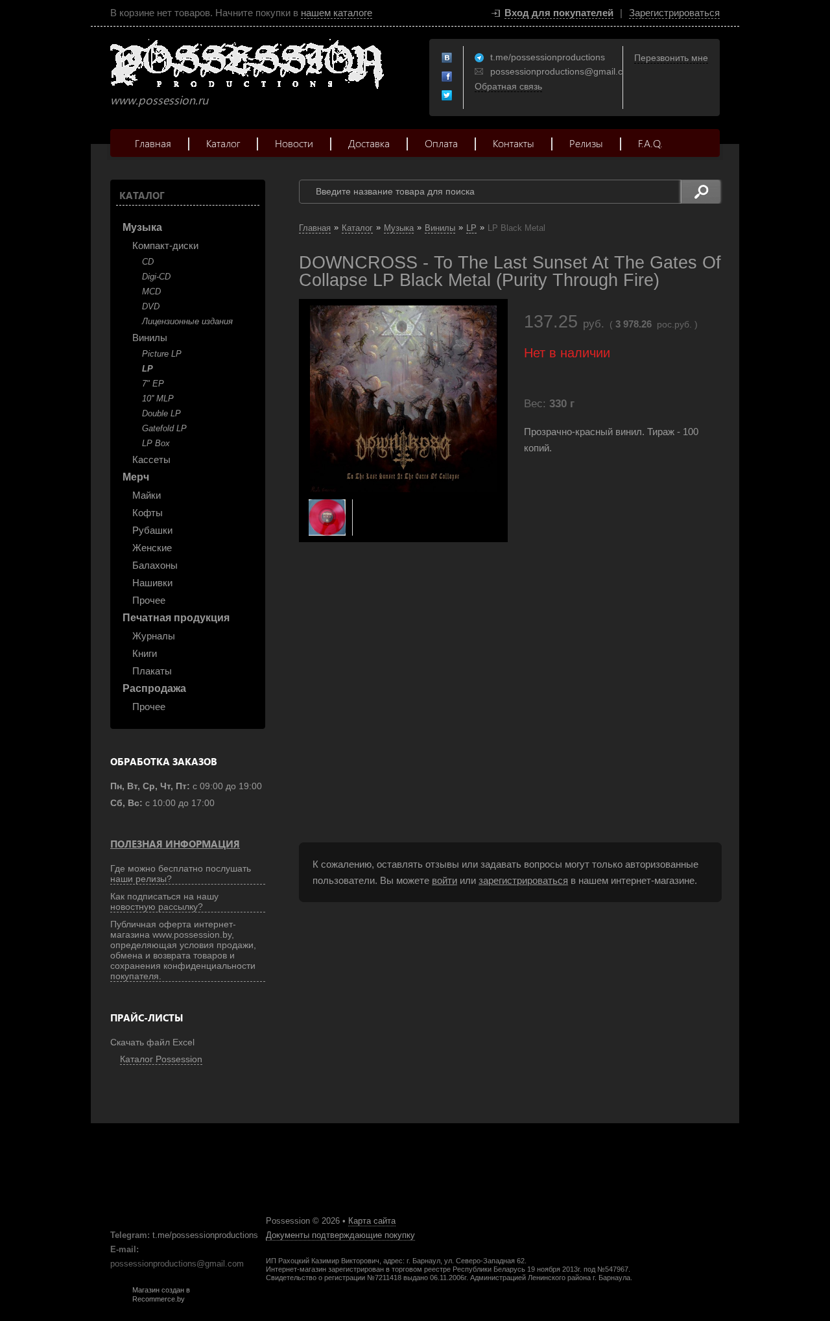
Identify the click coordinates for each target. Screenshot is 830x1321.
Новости (294, 143)
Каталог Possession (161, 1059)
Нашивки (152, 582)
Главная (153, 143)
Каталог (223, 143)
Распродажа (154, 688)
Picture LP (162, 354)
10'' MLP (158, 398)
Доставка (369, 143)
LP (147, 369)
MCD (151, 291)
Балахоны (155, 565)
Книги (144, 653)
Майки (146, 495)
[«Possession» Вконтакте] (447, 58)
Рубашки (152, 530)
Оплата (441, 143)
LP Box (156, 443)
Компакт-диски (165, 245)
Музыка (142, 227)
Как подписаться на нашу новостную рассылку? (164, 901)
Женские (152, 547)
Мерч (136, 476)
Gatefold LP (164, 428)
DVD (151, 306)
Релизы (586, 143)
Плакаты (152, 670)
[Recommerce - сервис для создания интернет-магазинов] (118, 1300)
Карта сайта (372, 1221)
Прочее (148, 600)
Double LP (161, 413)
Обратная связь (508, 86)
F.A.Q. (650, 143)
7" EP (153, 383)
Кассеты (151, 459)
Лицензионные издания (187, 321)
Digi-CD (156, 276)
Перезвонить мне (671, 58)
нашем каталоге (336, 12)
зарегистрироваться (523, 880)
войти (444, 880)
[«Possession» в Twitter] (447, 96)
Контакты (513, 143)
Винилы (149, 337)
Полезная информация (175, 843)
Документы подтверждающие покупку (340, 1235)
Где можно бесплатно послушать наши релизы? (180, 873)
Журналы (153, 635)
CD (148, 262)
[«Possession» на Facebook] (447, 77)
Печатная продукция (176, 617)
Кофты (147, 512)
